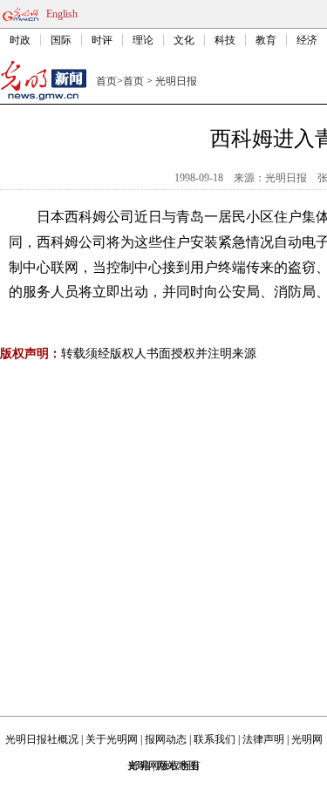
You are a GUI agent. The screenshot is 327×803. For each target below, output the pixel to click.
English (62, 14)
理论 (143, 40)
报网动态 (166, 739)
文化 (184, 40)
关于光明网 (111, 739)
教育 (265, 40)
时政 (20, 40)
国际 (61, 40)
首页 (106, 81)
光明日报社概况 (41, 739)
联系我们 (214, 739)
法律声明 (263, 739)
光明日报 (176, 81)
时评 (102, 40)
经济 (306, 40)
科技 (225, 40)
